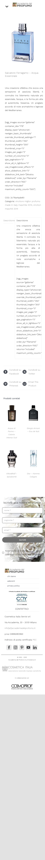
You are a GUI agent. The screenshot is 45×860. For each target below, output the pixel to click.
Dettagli (11, 414)
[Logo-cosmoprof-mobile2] (21, 684)
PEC (35, 639)
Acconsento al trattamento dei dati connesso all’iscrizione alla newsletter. (24, 553)
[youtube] (28, 647)
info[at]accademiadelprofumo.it (20, 628)
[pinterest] (22, 647)
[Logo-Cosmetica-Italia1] (22, 666)
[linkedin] (35, 647)
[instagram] (15, 647)
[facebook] (9, 647)
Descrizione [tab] (8, 220)
